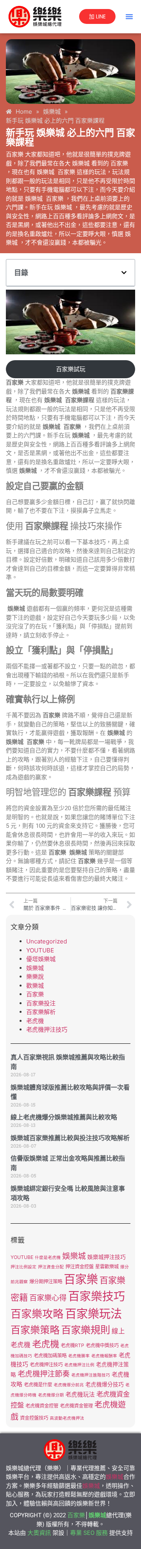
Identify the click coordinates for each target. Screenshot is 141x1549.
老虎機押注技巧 (46, 1029)
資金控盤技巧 (34, 1418)
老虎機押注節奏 (44, 1374)
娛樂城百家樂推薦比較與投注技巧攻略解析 (70, 1138)
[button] (129, 16)
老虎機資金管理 (76, 1406)
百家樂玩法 (93, 1313)
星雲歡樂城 (107, 1267)
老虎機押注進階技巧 (90, 1375)
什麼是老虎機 (48, 1257)
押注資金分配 (51, 1267)
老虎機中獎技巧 (102, 1345)
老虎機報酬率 (104, 1356)
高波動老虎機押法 (67, 1418)
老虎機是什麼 (38, 1385)
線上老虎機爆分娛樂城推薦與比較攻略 (64, 1117)
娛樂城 (35, 968)
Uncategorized (46, 941)
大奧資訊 (39, 1532)
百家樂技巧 (96, 1296)
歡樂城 (35, 985)
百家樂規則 (85, 1330)
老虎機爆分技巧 (104, 1384)
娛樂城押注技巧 (106, 1257)
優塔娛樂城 (41, 959)
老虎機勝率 (79, 1356)
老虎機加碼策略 (50, 1356)
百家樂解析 (41, 1012)
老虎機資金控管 (41, 1406)
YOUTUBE (40, 950)
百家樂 (35, 994)
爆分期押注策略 (45, 1281)
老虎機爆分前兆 (69, 1385)
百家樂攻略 (37, 1314)
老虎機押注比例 (79, 1365)
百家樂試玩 (70, 369)
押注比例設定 (23, 1267)
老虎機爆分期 (51, 1395)
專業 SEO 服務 (89, 1532)
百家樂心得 (48, 1297)
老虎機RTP (72, 1345)
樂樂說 (35, 976)
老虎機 (35, 1021)
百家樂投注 (41, 1003)
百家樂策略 (35, 1330)
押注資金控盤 (79, 1267)
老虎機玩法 (80, 1394)
